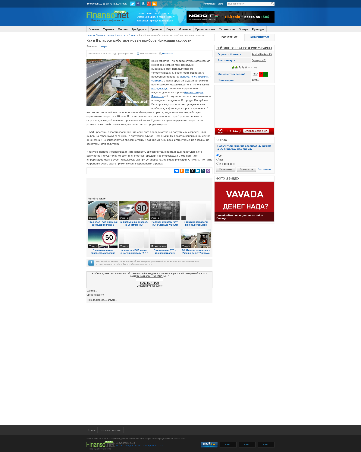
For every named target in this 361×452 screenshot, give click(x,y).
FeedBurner (156, 286)
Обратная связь (155, 445)
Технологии (227, 29)
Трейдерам (139, 29)
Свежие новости (95, 295)
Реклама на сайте (110, 429)
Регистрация (209, 4)
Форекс (123, 29)
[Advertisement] (149, 187)
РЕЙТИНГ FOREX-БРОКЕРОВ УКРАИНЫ (244, 48)
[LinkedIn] (197, 171)
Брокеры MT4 (259, 60)
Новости (100, 300)
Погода (91, 300)
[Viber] (208, 171)
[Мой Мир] (187, 171)
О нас (92, 429)
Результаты (246, 169)
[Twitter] (132, 4)
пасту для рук (159, 88)
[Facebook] (138, 4)
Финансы (185, 29)
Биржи (170, 29)
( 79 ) (255, 74)
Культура (258, 29)
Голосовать (225, 169)
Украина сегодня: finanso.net (131, 445)
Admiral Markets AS (262, 54)
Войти (220, 4)
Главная (94, 29)
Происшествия (205, 29)
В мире (243, 29)
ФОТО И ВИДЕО (227, 178)
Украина (108, 29)
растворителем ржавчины (194, 76)
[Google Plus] (149, 4)
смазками (156, 80)
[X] (192, 171)
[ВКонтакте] (143, 4)
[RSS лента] (154, 4)
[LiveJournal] (203, 171)
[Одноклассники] (182, 171)
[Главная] (107, 21)
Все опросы (264, 169)
